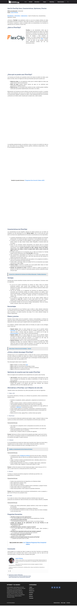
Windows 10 (31, 590)
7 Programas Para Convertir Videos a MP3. (35, 180)
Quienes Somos (57, 602)
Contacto (68, 602)
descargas (12, 330)
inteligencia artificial (25, 455)
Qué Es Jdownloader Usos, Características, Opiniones (19, 577)
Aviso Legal (63, 602)
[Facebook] (10, 571)
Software (31, 596)
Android (30, 594)
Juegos (30, 587)
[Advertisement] (27, 54)
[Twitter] (8, 571)
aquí (27, 364)
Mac (42, 38)
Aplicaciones (24, 15)
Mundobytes (10, 15)
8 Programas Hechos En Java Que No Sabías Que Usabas (20, 576)
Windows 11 (31, 588)
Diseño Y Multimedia (18, 574)
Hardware (31, 592)
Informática (17, 15)
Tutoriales (31, 598)
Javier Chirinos (14, 12)
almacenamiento (14, 333)
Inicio (26, 1)
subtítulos (18, 407)
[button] (68, 2)
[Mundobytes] (13, 2)
